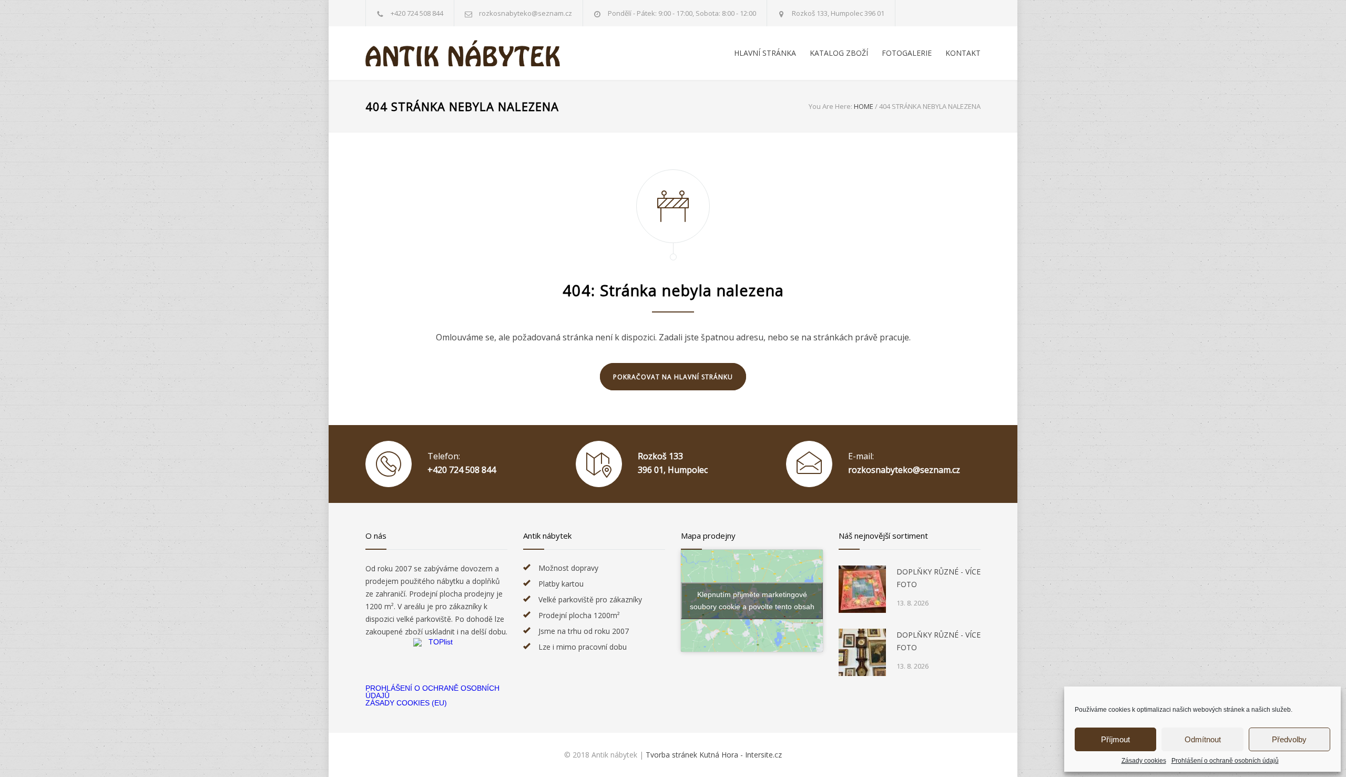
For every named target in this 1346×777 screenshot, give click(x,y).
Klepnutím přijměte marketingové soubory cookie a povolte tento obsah (752, 600)
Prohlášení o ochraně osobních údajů (1225, 760)
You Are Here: (830, 106)
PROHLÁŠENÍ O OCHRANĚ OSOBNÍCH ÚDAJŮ (432, 692)
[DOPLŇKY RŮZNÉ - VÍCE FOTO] (862, 589)
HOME (863, 106)
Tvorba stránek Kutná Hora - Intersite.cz (714, 755)
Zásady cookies (1143, 760)
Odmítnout (1203, 739)
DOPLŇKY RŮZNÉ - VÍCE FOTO (938, 578)
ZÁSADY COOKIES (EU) (406, 703)
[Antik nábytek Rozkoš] (462, 53)
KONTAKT (963, 53)
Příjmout (1115, 739)
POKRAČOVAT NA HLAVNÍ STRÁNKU (673, 376)
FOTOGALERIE (907, 53)
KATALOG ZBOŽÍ (839, 53)
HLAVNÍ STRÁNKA (765, 53)
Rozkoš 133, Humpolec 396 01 (838, 13)
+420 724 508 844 (417, 13)
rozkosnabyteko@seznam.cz (904, 470)
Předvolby (1289, 739)
